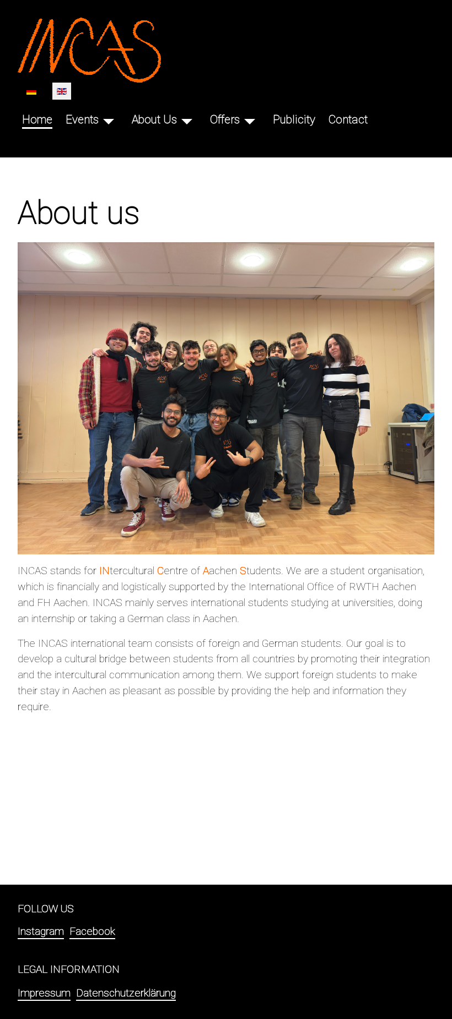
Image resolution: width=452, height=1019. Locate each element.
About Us (154, 119)
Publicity (294, 119)
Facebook (92, 931)
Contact (348, 119)
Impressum (44, 993)
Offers (225, 119)
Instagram (41, 931)
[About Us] (187, 119)
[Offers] (250, 119)
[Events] (109, 119)
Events (82, 119)
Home (37, 119)
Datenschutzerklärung (126, 993)
